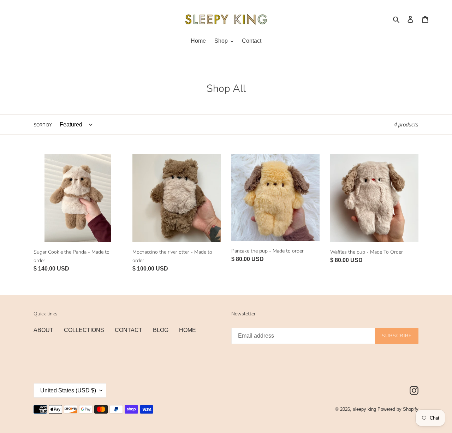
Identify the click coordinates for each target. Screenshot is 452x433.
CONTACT (128, 330)
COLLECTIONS (84, 330)
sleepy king (364, 409)
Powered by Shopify (397, 409)
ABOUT (43, 330)
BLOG (160, 330)
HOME (187, 330)
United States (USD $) (68, 390)
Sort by (43, 125)
